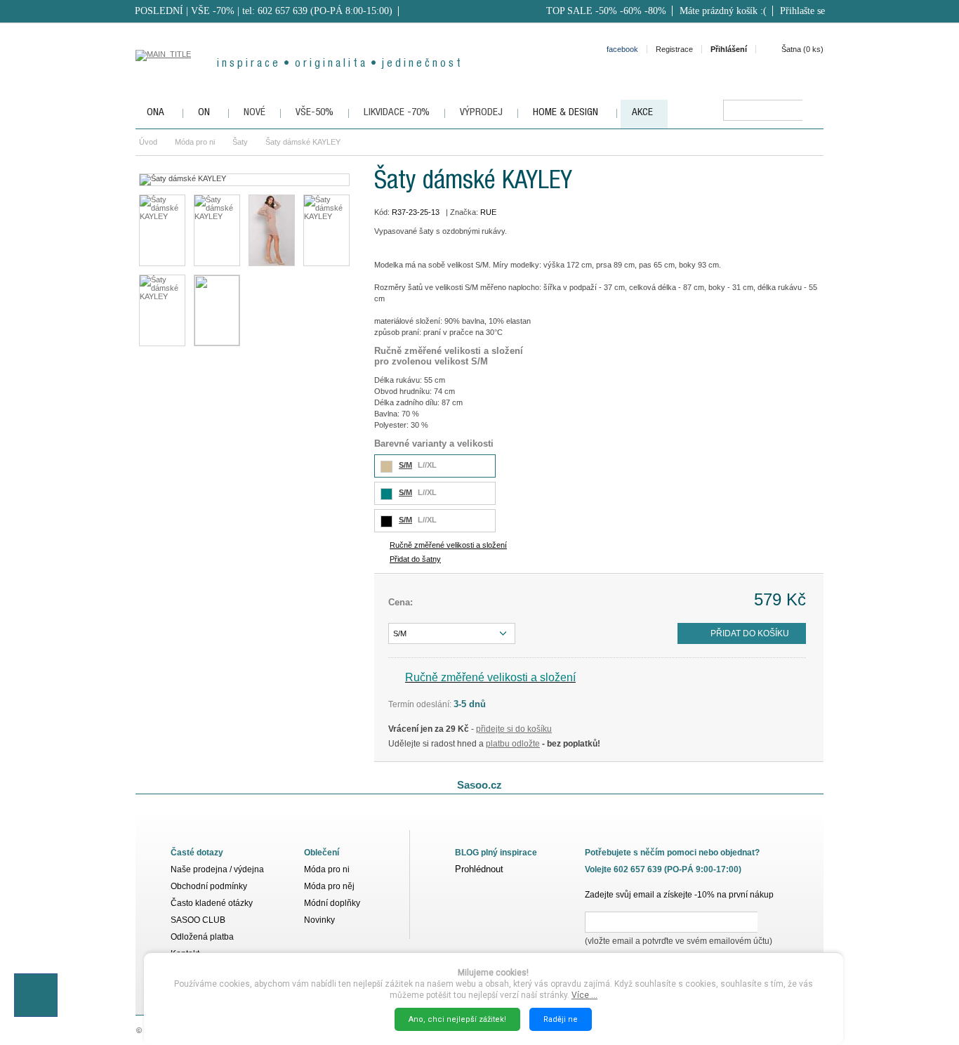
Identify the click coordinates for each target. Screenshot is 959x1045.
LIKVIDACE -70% (397, 112)
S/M (405, 465)
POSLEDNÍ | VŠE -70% (184, 11)
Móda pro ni (195, 142)
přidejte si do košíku (514, 729)
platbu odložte (513, 744)
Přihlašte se (802, 11)
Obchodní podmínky (209, 886)
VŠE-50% (314, 112)
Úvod (148, 142)
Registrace (674, 49)
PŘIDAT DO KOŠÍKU (749, 633)
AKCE (642, 112)
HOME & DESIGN (565, 112)
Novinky (319, 920)
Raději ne (560, 1019)
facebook (622, 49)
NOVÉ (254, 112)
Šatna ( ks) (802, 49)
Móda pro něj (329, 886)
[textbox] (762, 110)
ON (204, 112)
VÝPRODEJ (481, 112)
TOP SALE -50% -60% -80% (606, 11)
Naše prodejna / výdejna (217, 869)
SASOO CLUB (198, 920)
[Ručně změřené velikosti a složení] (217, 310)
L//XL (427, 465)
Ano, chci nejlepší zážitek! (457, 1019)
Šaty (240, 142)
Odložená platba (202, 937)
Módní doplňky (332, 903)
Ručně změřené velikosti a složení (448, 545)
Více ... (584, 995)
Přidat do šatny (415, 559)
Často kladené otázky (212, 903)
